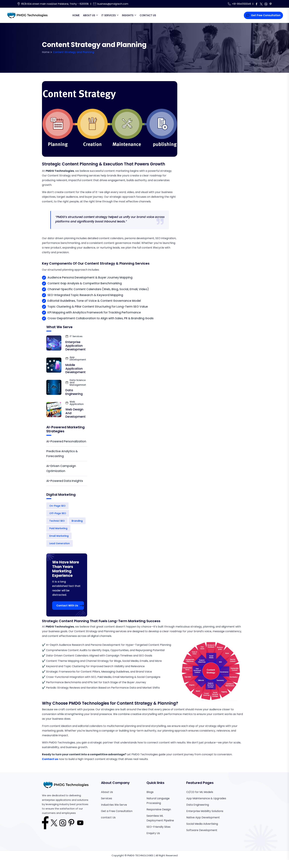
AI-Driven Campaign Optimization (61, 468)
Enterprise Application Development (75, 345)
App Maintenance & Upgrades (206, 798)
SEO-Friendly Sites (158, 827)
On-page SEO (57, 505)
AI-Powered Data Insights (64, 481)
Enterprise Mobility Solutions (204, 811)
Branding (77, 520)
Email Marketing (59, 536)
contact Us (108, 817)
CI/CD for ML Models (199, 792)
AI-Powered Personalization (66, 441)
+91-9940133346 (241, 4)
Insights (127, 15)
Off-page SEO (57, 513)
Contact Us (148, 15)
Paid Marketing (58, 528)
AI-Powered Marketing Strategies (65, 429)
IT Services (108, 15)
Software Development (201, 830)
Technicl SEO (57, 520)
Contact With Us (67, 605)
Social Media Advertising (202, 824)
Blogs (150, 792)
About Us (89, 15)
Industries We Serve (114, 805)
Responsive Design (159, 809)
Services (106, 798)
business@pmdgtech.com (112, 4)
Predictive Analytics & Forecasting (62, 453)
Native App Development (203, 817)
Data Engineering (74, 392)
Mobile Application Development (75, 368)
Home (76, 15)
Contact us (50, 759)
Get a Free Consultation (116, 811)
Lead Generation (59, 543)
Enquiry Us (153, 833)
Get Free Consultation (265, 15)
